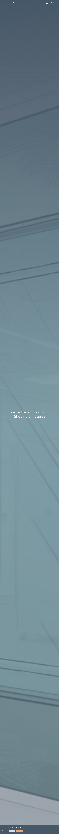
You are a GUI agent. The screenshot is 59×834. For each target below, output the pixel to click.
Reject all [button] (12, 830)
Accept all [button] (19, 830)
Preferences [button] (5, 830)
